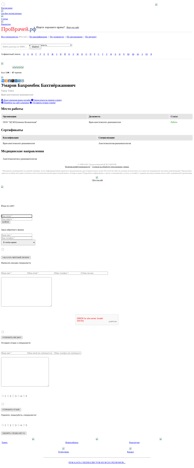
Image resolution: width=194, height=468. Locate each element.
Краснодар (134, 442)
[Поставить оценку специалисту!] (97, 67)
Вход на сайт (97, 180)
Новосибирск (71, 442)
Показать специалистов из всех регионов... (97, 462)
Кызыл (130, 452)
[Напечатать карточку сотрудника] (2, 77)
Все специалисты (9, 37)
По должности (57, 37)
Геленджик (63, 452)
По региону (91, 37)
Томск (5, 442)
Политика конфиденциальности (77, 167)
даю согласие (9, 252)
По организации (75, 37)
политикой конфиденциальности (36, 249)
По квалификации (38, 37)
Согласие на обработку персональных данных (110, 167)
